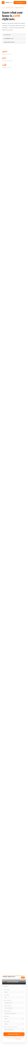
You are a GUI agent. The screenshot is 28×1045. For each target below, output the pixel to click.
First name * (7, 989)
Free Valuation (19, 2)
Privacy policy (18, 1038)
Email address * (8, 1000)
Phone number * (8, 1005)
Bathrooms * (7, 1021)
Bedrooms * (7, 1016)
